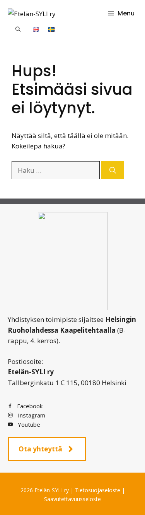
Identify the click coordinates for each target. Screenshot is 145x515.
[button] (18, 29)
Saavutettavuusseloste (72, 499)
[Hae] (112, 170)
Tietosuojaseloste (97, 490)
